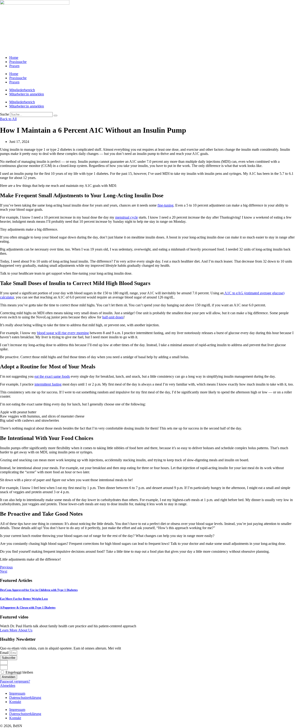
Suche (4, 114)
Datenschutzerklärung (25, 698)
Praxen (14, 66)
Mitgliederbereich (22, 90)
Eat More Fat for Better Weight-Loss (24, 598)
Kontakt (15, 702)
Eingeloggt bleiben (19, 672)
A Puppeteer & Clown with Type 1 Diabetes (28, 607)
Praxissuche (18, 62)
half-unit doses (112, 317)
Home (13, 58)
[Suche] (55, 115)
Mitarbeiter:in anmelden (26, 94)
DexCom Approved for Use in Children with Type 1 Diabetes (39, 590)
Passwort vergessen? (15, 681)
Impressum (17, 693)
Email (4, 653)
